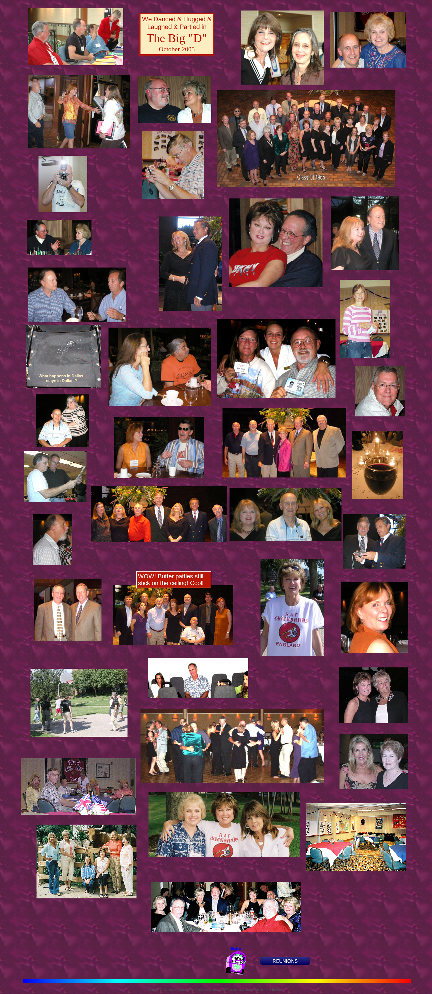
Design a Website (241, 989)
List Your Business (272, 989)
